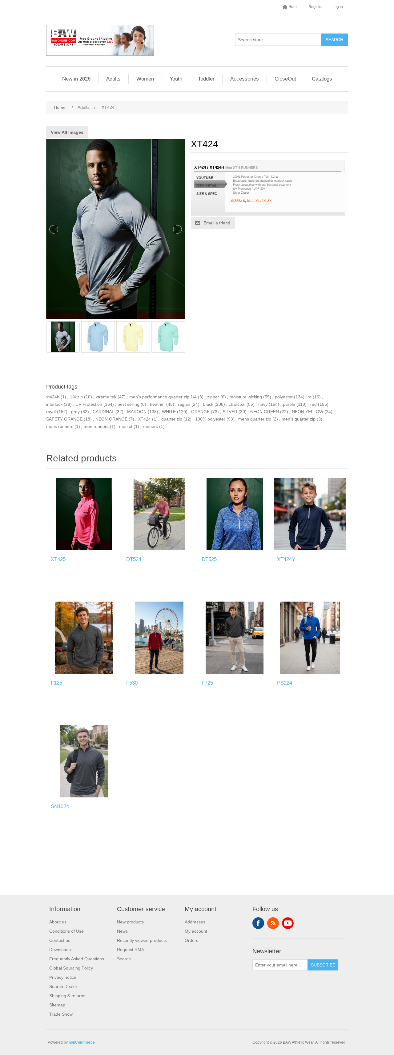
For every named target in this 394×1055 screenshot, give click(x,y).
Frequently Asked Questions (76, 958)
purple (289, 404)
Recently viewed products (142, 940)
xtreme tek (106, 396)
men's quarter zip (299, 419)
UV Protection (88, 404)
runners (150, 426)
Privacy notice (62, 977)
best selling (128, 404)
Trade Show (61, 1014)
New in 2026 (76, 79)
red (313, 404)
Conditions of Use (66, 931)
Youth (176, 79)
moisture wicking (246, 396)
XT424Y (286, 559)
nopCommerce (82, 1042)
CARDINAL (103, 411)
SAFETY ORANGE (64, 419)
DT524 (133, 559)
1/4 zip (76, 396)
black (208, 404)
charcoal (237, 404)
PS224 (284, 683)
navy (262, 404)
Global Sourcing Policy (71, 968)
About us (57, 921)
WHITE (169, 411)
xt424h (52, 396)
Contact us (59, 940)
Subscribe (323, 964)
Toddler (206, 79)
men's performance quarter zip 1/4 (163, 396)
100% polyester (210, 419)
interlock (54, 404)
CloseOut (285, 79)
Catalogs (322, 79)
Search (334, 39)
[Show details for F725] (235, 638)
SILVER (230, 411)
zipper (213, 396)
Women (145, 79)
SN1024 (60, 806)
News (122, 931)
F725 (207, 683)
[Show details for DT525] (235, 514)
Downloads (60, 949)
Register (315, 7)
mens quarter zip (254, 419)
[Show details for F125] (84, 638)
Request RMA (130, 949)
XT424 (144, 419)
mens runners (59, 426)
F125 (56, 683)
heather (157, 404)
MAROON (137, 411)
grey (75, 411)
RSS (273, 923)
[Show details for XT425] (84, 514)
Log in (337, 7)
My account (196, 931)
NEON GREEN (264, 411)
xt (310, 396)
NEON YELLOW (307, 411)
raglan (184, 404)
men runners (96, 426)
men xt (125, 426)
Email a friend (216, 222)
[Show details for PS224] (310, 638)
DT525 (209, 559)
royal (51, 411)
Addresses (195, 921)
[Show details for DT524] (159, 514)
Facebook (258, 923)
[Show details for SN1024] (84, 761)
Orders (191, 940)
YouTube (288, 923)
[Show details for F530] (159, 638)
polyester (284, 396)
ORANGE (200, 411)
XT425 (58, 559)
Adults (113, 79)
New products (130, 921)
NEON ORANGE (111, 419)
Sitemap (57, 1004)
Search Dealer (63, 986)
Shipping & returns (67, 995)
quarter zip (171, 419)
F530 (132, 683)
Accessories (244, 79)
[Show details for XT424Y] (310, 514)
